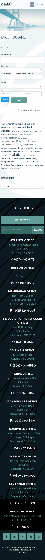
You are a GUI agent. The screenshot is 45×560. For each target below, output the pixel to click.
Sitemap (22, 553)
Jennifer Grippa (6, 151)
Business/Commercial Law (9, 135)
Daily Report (22, 141)
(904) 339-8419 (24, 420)
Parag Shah (5, 161)
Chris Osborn (28, 135)
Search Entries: (6, 55)
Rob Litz (13, 162)
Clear (19, 100)
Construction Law (25, 138)
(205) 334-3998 (24, 310)
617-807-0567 (24, 283)
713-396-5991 (24, 527)
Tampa (13, 165)
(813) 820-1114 (24, 393)
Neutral (3, 82)
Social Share (6, 48)
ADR (3, 124)
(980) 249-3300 (24, 475)
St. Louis (35, 161)
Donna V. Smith (6, 145)
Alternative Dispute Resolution (20, 124)
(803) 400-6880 (24, 365)
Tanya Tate (20, 165)
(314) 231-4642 (24, 342)
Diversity (33, 141)
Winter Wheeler (14, 169)
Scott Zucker (27, 162)
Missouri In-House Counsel (9, 158)
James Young (38, 148)
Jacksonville (29, 148)
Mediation (15, 154)
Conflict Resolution (9, 138)
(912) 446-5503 (24, 503)
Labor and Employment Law (30, 151)
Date (2, 90)
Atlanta (5, 131)
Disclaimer (29, 550)
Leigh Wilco (4, 155)
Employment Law (30, 144)
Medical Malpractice (29, 155)
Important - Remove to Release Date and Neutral (17, 73)
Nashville (21, 159)
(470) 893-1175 (24, 259)
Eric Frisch (4, 148)
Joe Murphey (16, 152)
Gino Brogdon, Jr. (12, 148)
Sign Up (38, 230)
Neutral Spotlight (32, 158)
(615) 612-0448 (24, 448)
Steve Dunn (5, 165)
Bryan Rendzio (36, 131)
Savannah (19, 162)
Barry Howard (16, 131)
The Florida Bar (30, 165)
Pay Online (24, 220)
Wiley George (5, 169)
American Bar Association (11, 127)
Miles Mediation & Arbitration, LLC (23, 547)
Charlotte (20, 135)
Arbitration (28, 127)
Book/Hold (4, 66)
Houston (21, 148)
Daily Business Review (8, 141)
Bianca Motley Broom (26, 131)
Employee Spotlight (17, 145)
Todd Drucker (39, 165)
